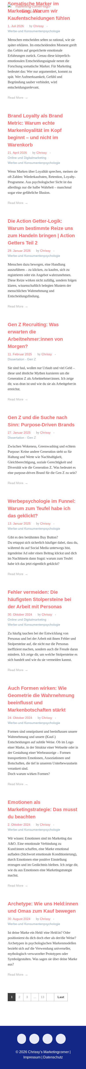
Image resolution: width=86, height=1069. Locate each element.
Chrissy (42, 152)
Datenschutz (53, 1057)
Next (50, 997)
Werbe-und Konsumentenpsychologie (34, 163)
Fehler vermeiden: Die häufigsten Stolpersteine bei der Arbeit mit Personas (39, 599)
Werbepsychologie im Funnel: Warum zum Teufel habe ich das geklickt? (41, 508)
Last (61, 997)
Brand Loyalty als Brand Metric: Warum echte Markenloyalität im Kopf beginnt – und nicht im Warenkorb (35, 130)
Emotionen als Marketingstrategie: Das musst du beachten (42, 809)
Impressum (32, 1057)
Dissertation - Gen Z (22, 359)
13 (42, 997)
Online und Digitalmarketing (27, 157)
